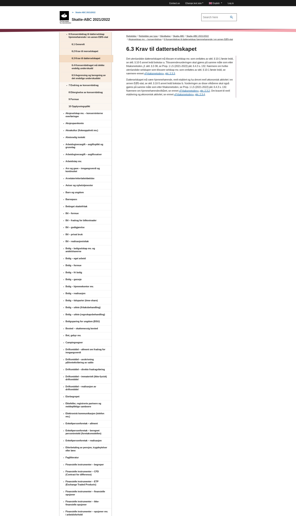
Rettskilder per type (148, 36)
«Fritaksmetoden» (154, 73)
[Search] (231, 17)
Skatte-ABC (178, 36)
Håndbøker (165, 36)
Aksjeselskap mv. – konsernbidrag (145, 39)
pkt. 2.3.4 (200, 94)
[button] (215, 3)
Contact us (174, 3)
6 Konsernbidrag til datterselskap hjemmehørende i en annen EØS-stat (198, 39)
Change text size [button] (193, 3)
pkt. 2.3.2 (205, 90)
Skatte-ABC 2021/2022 (85, 12)
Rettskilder (131, 36)
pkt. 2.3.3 (170, 73)
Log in (231, 3)
